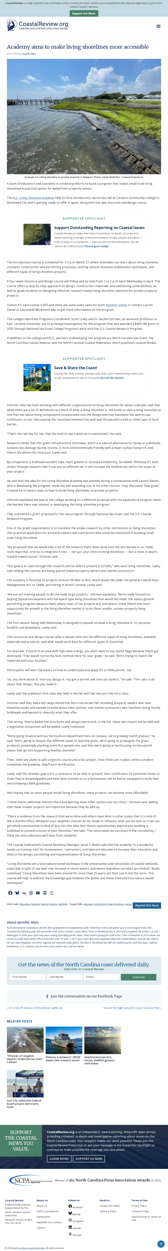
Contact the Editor (110, 1205)
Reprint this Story (147, 905)
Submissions (43, 1216)
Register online (116, 305)
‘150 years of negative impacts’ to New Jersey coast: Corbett (25, 1059)
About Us (42, 1205)
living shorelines (115, 904)
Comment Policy (140, 1211)
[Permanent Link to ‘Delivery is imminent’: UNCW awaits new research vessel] (64, 1040)
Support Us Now (89, 1159)
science (128, 904)
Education (25, 904)
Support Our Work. (84, 13)
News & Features (49, 904)
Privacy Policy (138, 1205)
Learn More (59, 1159)
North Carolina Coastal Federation (17, 1213)
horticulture (100, 904)
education (88, 904)
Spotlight (62, 904)
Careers (41, 1227)
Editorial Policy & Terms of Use (146, 1218)
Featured (35, 904)
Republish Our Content (49, 1222)
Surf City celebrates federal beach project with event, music (24, 1104)
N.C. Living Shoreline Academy (33, 198)
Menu (159, 24)
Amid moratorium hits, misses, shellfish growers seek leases (99, 1060)
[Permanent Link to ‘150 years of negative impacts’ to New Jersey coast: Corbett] (25, 1040)
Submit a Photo (108, 1211)
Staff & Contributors (48, 1211)
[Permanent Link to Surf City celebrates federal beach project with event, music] (25, 1084)
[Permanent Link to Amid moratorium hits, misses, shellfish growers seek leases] (102, 1040)
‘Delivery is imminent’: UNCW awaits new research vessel (63, 1058)
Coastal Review (14, 3)
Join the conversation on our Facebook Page (86, 996)
